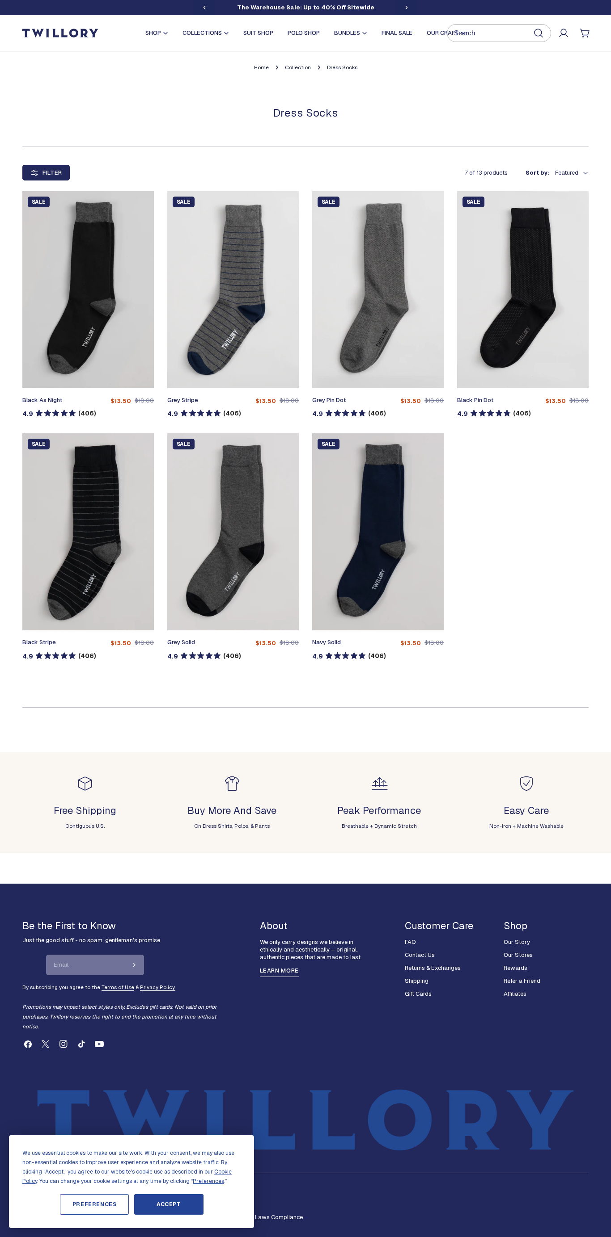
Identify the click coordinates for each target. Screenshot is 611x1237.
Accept (169, 1204)
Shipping (417, 981)
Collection (298, 67)
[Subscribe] (134, 965)
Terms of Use (118, 987)
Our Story (517, 942)
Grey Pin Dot (329, 400)
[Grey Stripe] (233, 289)
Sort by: (538, 172)
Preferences (94, 1204)
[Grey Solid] (233, 531)
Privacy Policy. (157, 987)
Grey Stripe (182, 400)
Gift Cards (418, 994)
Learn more (279, 970)
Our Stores (518, 955)
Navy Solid (326, 642)
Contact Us (420, 955)
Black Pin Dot (475, 400)
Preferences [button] (208, 1181)
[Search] (499, 33)
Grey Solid (181, 642)
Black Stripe (39, 642)
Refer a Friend (522, 981)
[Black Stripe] (88, 531)
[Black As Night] (88, 289)
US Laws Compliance (274, 1217)
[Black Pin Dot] (523, 289)
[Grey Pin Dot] (378, 289)
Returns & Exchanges (433, 968)
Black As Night (42, 400)
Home (261, 67)
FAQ (410, 942)
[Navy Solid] (378, 531)
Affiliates (515, 994)
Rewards (515, 968)
